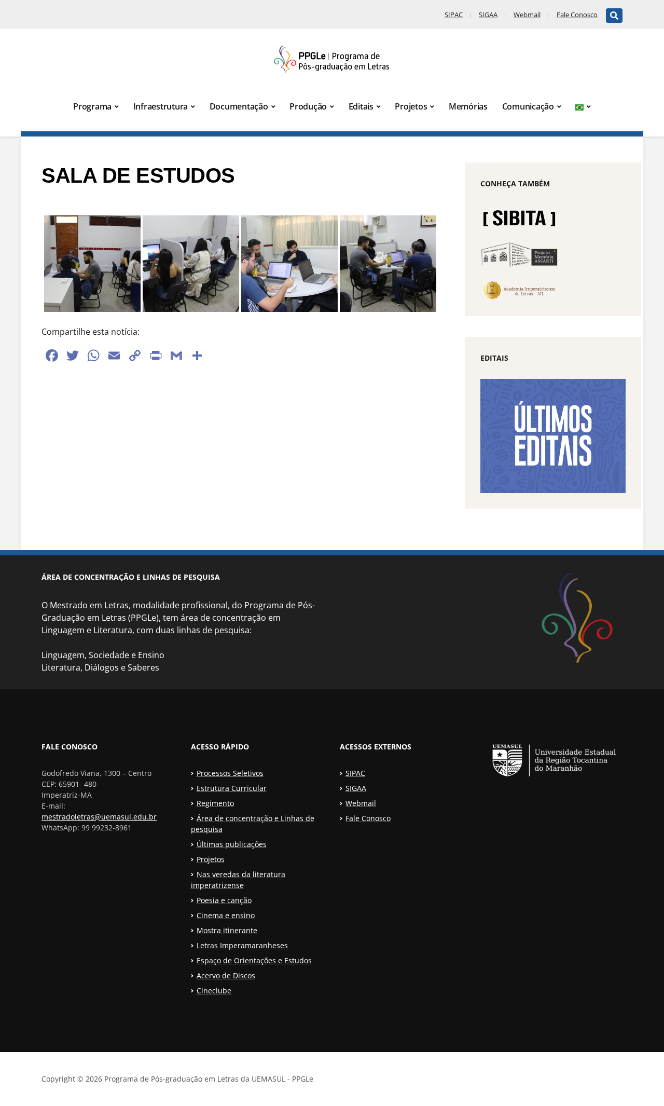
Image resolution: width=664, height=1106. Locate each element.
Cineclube (214, 990)
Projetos (411, 106)
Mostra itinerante (227, 930)
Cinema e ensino (226, 915)
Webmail (527, 14)
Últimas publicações (232, 844)
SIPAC (454, 14)
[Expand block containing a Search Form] (614, 15)
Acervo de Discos (226, 975)
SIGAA (488, 14)
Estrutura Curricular (232, 788)
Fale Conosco (577, 14)
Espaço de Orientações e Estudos (254, 960)
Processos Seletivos (230, 773)
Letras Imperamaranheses (242, 945)
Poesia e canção (224, 900)
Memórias (468, 106)
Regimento (215, 803)
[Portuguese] (583, 107)
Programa (92, 106)
